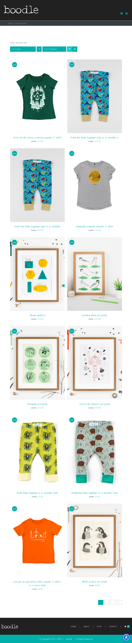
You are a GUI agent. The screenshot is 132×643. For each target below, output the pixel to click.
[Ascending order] (39, 49)
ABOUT (86, 626)
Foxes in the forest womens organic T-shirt (37, 137)
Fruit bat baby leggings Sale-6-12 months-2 (95, 137)
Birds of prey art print (94, 581)
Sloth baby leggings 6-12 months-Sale (37, 492)
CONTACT (113, 626)
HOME (73, 626)
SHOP (99, 626)
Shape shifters (37, 315)
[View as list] (74, 49)
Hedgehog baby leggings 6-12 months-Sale (94, 492)
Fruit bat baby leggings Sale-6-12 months (37, 226)
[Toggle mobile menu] (126, 13)
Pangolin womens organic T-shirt (94, 226)
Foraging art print (37, 404)
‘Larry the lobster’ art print (94, 404)
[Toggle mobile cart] (121, 13)
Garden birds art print (94, 315)
